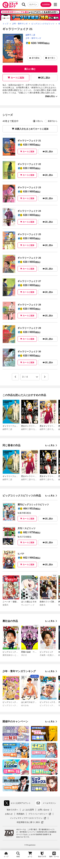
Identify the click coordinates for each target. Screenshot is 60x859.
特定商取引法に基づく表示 (30, 822)
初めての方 (42, 856)
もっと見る (50, 445)
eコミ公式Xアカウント (18, 804)
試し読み (45, 77)
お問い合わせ (43, 810)
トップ (6, 856)
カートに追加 (17, 77)
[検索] (24, 4)
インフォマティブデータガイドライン (26, 818)
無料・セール (54, 856)
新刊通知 (35, 58)
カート (30, 857)
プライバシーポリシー (39, 814)
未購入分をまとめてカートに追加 (31, 129)
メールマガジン (49, 803)
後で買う (51, 58)
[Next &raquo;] (44, 376)
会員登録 (46, 4)
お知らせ (9, 814)
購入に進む (30, 69)
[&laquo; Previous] (15, 376)
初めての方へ (12, 810)
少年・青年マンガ (33, 38)
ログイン (33, 4)
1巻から (39, 121)
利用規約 (20, 814)
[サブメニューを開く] (55, 4)
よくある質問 (28, 810)
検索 (18, 856)
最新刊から (52, 121)
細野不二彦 (30, 35)
